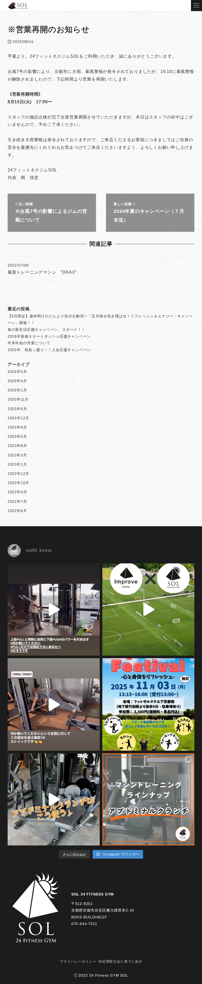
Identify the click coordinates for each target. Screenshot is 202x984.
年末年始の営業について (29, 343)
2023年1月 (17, 464)
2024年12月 (18, 418)
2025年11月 (18, 399)
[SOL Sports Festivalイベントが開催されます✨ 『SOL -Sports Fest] (148, 609)
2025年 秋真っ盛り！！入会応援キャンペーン (49, 350)
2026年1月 (17, 390)
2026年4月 (17, 381)
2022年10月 (18, 483)
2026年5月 (17, 372)
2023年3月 (17, 455)
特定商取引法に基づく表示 (120, 961)
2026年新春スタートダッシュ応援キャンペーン (49, 336)
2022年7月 (17, 501)
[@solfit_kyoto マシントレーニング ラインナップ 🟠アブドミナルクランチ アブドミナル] (148, 799)
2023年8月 (17, 446)
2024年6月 (17, 436)
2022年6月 (17, 511)
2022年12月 (18, 473)
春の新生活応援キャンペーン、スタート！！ (46, 329)
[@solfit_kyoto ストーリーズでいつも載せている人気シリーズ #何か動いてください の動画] (54, 609)
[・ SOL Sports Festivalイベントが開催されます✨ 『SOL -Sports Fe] (148, 704)
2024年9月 (17, 427)
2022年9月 (17, 492)
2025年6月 (17, 409)
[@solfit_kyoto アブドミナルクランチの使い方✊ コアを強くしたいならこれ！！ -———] (54, 799)
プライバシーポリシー (78, 961)
